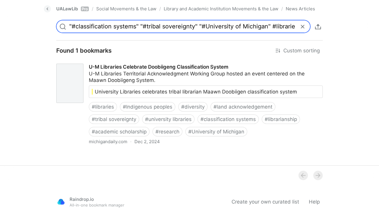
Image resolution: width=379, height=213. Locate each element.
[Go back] (47, 8)
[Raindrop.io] (61, 201)
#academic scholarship (119, 132)
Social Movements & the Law (126, 9)
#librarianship (281, 119)
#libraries (103, 107)
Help (314, 202)
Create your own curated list (265, 202)
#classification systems (228, 119)
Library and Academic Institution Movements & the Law (221, 9)
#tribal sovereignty (114, 119)
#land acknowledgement (242, 107)
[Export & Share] (318, 26)
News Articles (300, 9)
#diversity (193, 107)
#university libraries (168, 119)
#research (167, 132)
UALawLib (72, 9)
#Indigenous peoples (147, 107)
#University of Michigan (216, 132)
